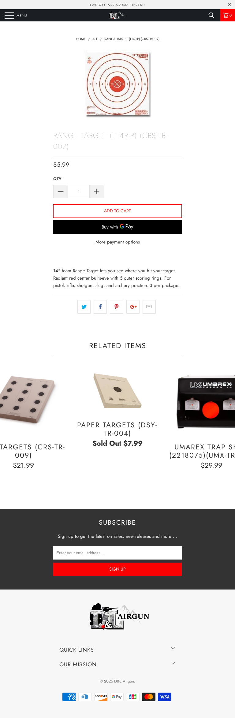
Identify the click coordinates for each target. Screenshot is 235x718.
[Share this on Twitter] (84, 307)
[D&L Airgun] (117, 15)
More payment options (117, 242)
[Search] (213, 15)
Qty (57, 179)
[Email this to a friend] (149, 307)
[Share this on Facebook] (100, 307)
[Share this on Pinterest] (116, 307)
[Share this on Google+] (133, 307)
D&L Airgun (124, 681)
